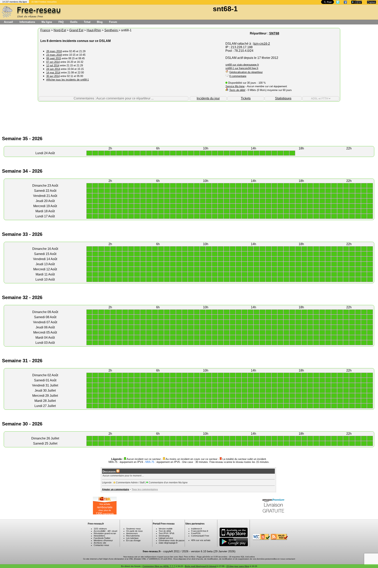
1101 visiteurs (100, 528)
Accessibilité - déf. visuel (105, 531)
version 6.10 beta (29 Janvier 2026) (213, 551)
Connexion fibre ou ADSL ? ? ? (159, 566)
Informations (27, 21)
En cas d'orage (133, 540)
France (45, 30)
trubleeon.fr (196, 528)
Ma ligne (47, 21)
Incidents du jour (208, 98)
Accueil (8, 21)
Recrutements (133, 536)
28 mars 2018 (54, 51)
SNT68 (274, 33)
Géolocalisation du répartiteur (246, 72)
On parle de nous (134, 531)
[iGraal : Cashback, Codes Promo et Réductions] (105, 513)
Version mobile (165, 528)
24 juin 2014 (53, 69)
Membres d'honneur (103, 540)
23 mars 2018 (54, 54)
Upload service (166, 538)
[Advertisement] (189, 114)
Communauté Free (200, 536)
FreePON (195, 533)
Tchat (87, 21)
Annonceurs (132, 533)
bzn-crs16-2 (261, 43)
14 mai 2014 (53, 72)
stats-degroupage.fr (168, 543)
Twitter (107, 538)
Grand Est (76, 30)
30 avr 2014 (53, 76)
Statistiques (283, 98)
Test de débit (165, 531)
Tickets (246, 98)
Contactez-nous (101, 545)
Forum (113, 21)
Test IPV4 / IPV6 (166, 533)
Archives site (100, 543)
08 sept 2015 (53, 58)
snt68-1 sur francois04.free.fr (241, 68)
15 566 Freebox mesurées (44, 2)
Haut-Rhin (94, 30)
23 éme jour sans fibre (237, 566)
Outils (73, 21)
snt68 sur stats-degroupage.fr (242, 64)
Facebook (98, 538)
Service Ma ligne (235, 86)
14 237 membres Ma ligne (14, 2)
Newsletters (99, 536)
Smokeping (164, 536)
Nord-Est (60, 30)
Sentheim (111, 30)
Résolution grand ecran (105, 533)
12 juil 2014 (52, 65)
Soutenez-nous (133, 528)
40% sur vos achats (200, 540)
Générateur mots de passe (171, 540)
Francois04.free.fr (199, 531)
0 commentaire (237, 76)
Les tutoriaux (132, 538)
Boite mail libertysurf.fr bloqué (201, 566)
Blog (100, 21)
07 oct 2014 (53, 61)
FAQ (61, 21)
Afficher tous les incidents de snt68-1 (67, 79)
